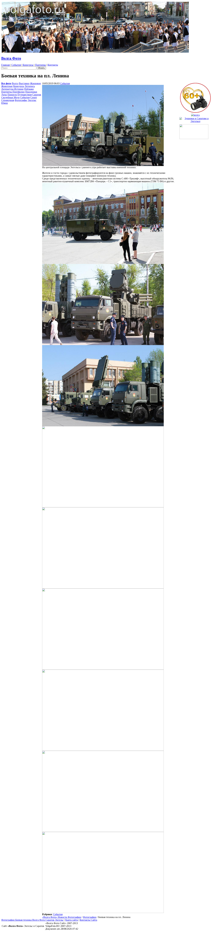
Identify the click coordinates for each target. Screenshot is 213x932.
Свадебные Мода (10, 97)
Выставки (24, 83)
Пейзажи (29, 89)
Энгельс (32, 100)
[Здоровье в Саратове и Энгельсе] (195, 119)
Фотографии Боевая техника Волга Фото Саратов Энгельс (32, 920)
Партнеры (40, 65)
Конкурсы (28, 65)
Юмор (4, 103)
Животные (7, 86)
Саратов (36, 94)
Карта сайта (71, 920)
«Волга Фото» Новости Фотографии (61, 917)
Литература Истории (12, 89)
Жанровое (35, 83)
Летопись (30, 86)
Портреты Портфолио (13, 91)
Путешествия (24, 94)
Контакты (53, 65)
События (16, 65)
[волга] (195, 114)
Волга (15, 83)
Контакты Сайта (88, 920)
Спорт (33, 97)
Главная (5, 65)
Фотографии (89, 917)
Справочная (7, 100)
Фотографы (21, 100)
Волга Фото (11, 58)
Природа (12, 94)
